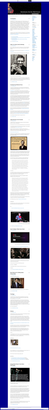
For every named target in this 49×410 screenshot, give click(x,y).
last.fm (33, 18)
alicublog (33, 29)
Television (13, 116)
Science (12, 311)
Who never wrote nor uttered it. (18, 127)
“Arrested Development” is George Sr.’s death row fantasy (18, 357)
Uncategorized (13, 404)
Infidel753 (33, 35)
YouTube (19, 269)
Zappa (33, 60)
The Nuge (12, 294)
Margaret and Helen (34, 37)
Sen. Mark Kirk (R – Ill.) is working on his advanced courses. (21, 246)
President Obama (17, 269)
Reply (15, 116)
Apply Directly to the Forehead (16, 119)
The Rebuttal (13, 18)
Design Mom (33, 32)
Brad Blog (33, 31)
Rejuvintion (33, 59)
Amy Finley (24, 102)
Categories (33, 24)
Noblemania (33, 39)
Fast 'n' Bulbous (33, 33)
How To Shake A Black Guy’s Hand (17, 229)
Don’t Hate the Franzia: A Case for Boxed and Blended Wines (18, 358)
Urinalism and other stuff (34, 47)
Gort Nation (33, 46)
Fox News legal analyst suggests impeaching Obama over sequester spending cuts (21, 37)
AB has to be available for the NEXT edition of (21, 113)
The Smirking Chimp (34, 27)
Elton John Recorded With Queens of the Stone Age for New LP (18, 359)
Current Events (13, 41)
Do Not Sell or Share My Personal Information (27, 407)
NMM (32, 58)
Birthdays (13, 81)
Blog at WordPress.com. (20, 407)
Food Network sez (12, 90)
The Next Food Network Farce (16, 84)
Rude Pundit (33, 40)
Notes (17, 34)
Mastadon (33, 19)
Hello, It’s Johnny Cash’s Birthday (17, 44)
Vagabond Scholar (34, 42)
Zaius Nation (33, 50)
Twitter (33, 20)
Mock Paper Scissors (34, 38)
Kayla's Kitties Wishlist (34, 17)
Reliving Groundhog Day (14, 38)
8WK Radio (33, 57)
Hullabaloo (33, 34)
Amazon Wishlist (34, 16)
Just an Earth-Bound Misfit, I (35, 36)
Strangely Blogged (34, 41)
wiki (16, 298)
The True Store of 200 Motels (15, 36)
